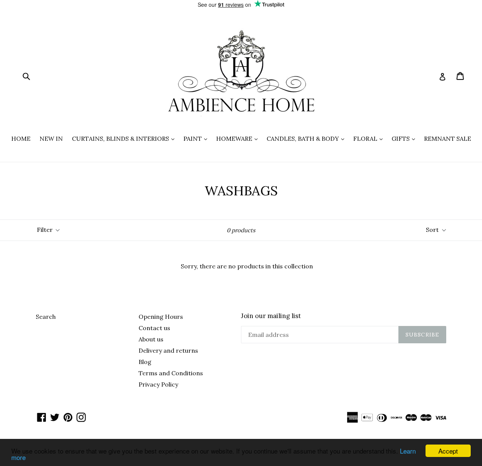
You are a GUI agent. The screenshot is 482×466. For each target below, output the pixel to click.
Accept (448, 450)
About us (151, 339)
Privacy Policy (158, 384)
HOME (21, 138)
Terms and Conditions (171, 373)
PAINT (197, 138)
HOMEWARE (238, 138)
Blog (145, 361)
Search (46, 316)
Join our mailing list (271, 316)
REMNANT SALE (447, 138)
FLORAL (369, 138)
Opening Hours (161, 316)
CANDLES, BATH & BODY (307, 138)
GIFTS (405, 138)
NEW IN (51, 138)
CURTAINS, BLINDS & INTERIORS (125, 138)
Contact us (154, 328)
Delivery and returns (168, 350)
